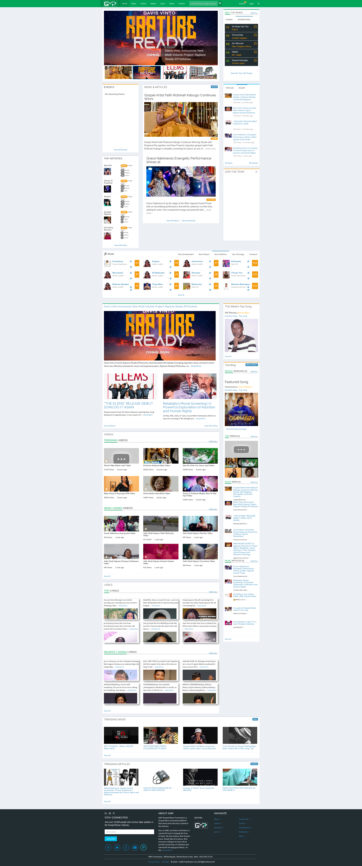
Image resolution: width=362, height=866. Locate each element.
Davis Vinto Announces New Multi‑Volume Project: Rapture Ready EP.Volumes (244, 110)
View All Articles (188, 221)
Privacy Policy (154, 861)
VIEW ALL (254, 13)
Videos (153, 3)
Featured (253, 254)
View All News (173, 221)
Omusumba (237, 35)
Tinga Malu (157, 284)
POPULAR (230, 88)
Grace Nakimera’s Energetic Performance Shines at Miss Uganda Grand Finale (245, 137)
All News (228, 163)
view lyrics (122, 605)
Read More (196, 366)
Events (242, 3)
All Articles (253, 163)
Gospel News (245, 827)
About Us (218, 827)
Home (125, 3)
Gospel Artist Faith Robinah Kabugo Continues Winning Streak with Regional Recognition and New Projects (244, 99)
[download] (132, 261)
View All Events (120, 150)
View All (181, 295)
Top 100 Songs (238, 254)
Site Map (165, 861)
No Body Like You (240, 26)
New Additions (221, 254)
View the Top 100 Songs (241, 73)
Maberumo (197, 284)
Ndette (235, 52)
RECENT (242, 88)
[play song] (255, 26)
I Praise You (237, 273)
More (241, 836)
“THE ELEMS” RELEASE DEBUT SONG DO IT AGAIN (245, 122)
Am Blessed (237, 43)
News (172, 3)
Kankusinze (197, 261)
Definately (236, 261)
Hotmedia (243, 832)
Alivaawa (196, 273)
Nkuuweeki (117, 273)
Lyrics (162, 3)
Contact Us (244, 819)
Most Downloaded (186, 254)
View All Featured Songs (236, 429)
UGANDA (229, 19)
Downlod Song (231, 316)
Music (134, 3)
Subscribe (110, 838)
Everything (117, 261)
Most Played (204, 254)
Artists (143, 3)
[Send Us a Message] (256, 172)
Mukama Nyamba (120, 284)
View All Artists (120, 245)
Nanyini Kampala (240, 60)
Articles (181, 3)
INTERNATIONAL (244, 19)
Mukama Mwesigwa (240, 284)
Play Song (243, 316)
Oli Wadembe (158, 273)
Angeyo (156, 261)
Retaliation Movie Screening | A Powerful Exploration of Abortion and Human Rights (245, 150)
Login (251, 3)
